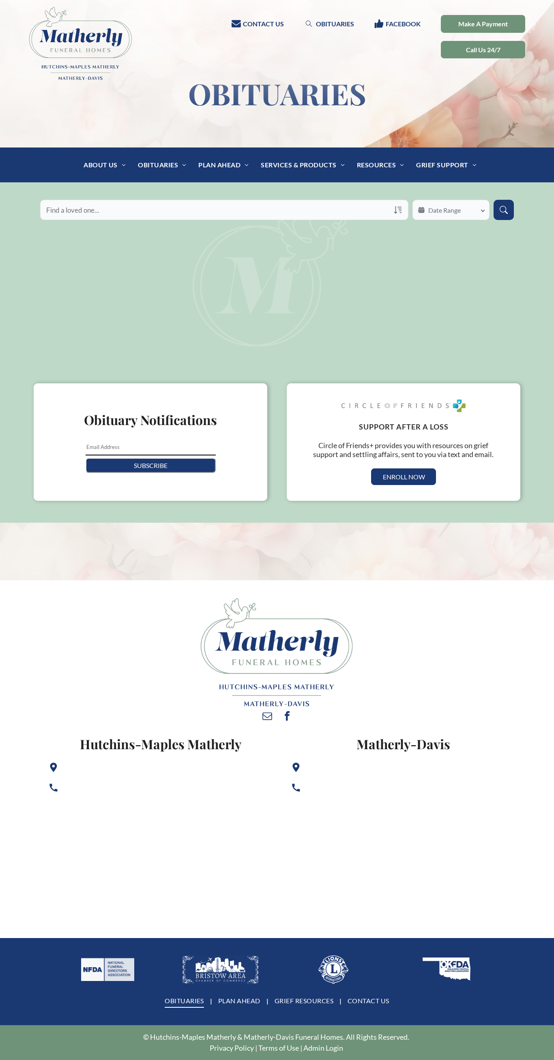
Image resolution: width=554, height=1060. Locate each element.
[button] (483, 50)
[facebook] (287, 717)
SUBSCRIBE (150, 465)
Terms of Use (278, 1047)
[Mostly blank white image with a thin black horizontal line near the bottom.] (107, 969)
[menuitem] (104, 165)
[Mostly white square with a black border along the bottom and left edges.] (333, 969)
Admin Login (323, 1047)
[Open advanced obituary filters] (398, 210)
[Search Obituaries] (504, 210)
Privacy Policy (232, 1047)
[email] (267, 717)
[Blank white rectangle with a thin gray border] (220, 969)
